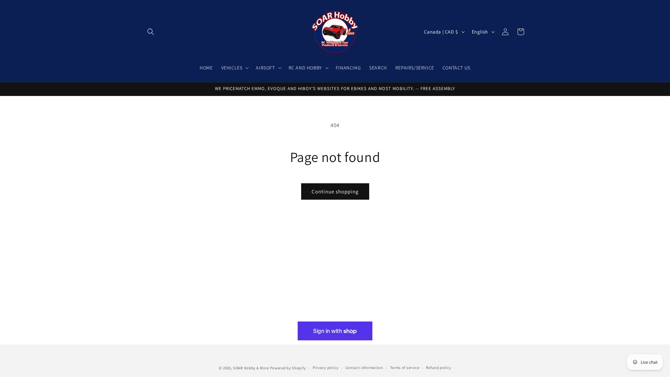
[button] (150, 31)
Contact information (364, 367)
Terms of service (404, 367)
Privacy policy (325, 367)
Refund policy (438, 367)
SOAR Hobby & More (251, 367)
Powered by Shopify (288, 367)
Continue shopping (335, 191)
